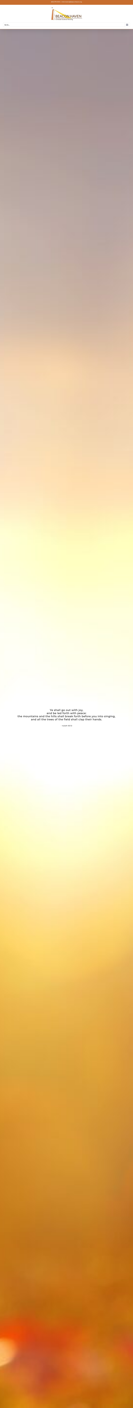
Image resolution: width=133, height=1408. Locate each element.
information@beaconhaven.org (72, 2)
